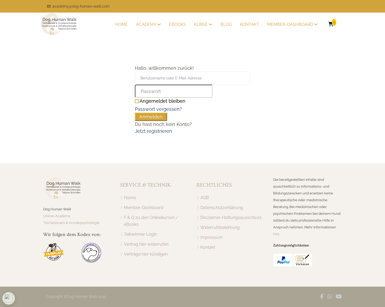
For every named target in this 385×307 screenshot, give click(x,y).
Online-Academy (56, 216)
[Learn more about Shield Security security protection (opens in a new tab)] (8, 298)
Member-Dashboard (290, 24)
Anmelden (151, 116)
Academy (146, 24)
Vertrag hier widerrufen (146, 244)
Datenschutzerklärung (221, 207)
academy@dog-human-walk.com (81, 6)
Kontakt (249, 24)
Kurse (201, 24)
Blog (226, 24)
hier (276, 234)
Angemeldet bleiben (162, 101)
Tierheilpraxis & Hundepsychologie (71, 223)
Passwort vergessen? (158, 109)
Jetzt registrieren (153, 131)
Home (121, 24)
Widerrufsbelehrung (220, 227)
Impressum (211, 237)
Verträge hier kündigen (146, 254)
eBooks (177, 24)
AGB (204, 197)
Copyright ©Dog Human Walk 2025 (76, 296)
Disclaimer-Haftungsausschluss (231, 217)
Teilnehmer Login (140, 234)
